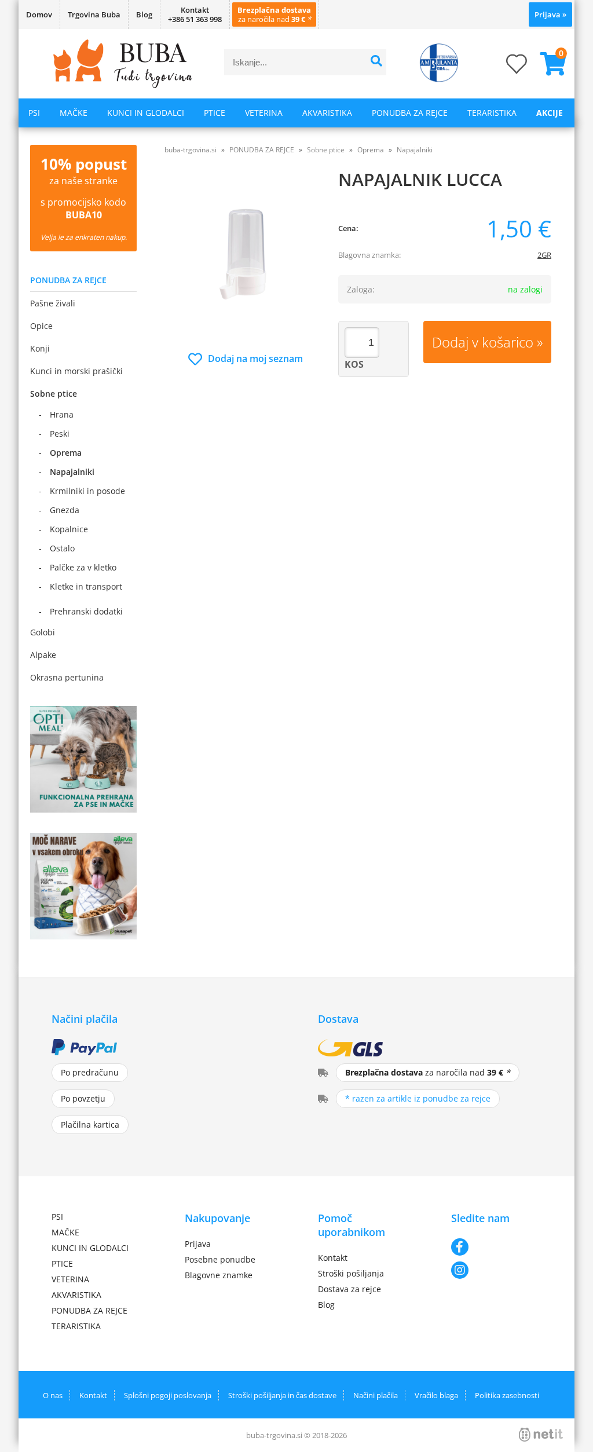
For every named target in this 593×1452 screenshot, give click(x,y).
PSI (34, 112)
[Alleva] (83, 936)
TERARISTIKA (492, 112)
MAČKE (73, 112)
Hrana (62, 414)
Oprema (66, 452)
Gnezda (64, 509)
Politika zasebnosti (507, 1395)
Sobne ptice (53, 393)
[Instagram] (496, 1270)
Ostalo (62, 548)
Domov (39, 14)
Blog (144, 14)
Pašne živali (52, 303)
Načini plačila (375, 1395)
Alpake (43, 654)
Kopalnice (69, 529)
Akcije (549, 112)
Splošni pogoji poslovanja (167, 1395)
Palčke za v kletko (83, 567)
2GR (544, 255)
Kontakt (332, 1257)
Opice (41, 325)
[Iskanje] (376, 62)
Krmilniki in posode (87, 490)
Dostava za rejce (349, 1288)
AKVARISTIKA (327, 112)
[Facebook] (496, 1247)
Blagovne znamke (218, 1275)
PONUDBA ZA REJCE (410, 112)
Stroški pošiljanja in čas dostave (282, 1395)
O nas (53, 1395)
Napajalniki (72, 471)
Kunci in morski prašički (76, 370)
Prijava (550, 14)
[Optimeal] (83, 809)
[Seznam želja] (505, 67)
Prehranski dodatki (86, 611)
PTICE (214, 112)
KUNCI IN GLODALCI (145, 112)
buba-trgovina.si (190, 150)
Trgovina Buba (94, 14)
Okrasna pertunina (67, 677)
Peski (59, 433)
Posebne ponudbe (220, 1259)
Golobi (42, 632)
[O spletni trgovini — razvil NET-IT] (541, 1435)
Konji (40, 348)
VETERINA (264, 112)
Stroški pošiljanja (351, 1273)
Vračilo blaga (436, 1395)
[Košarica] (548, 63)
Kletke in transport (86, 586)
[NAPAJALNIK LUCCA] (245, 259)
